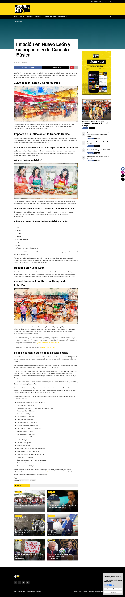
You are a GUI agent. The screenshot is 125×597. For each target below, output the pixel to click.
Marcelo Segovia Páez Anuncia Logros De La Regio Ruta (98, 157)
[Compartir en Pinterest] (72, 67)
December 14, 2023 (48, 347)
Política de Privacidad (109, 585)
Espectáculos (62, 17)
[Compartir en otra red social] (76, 67)
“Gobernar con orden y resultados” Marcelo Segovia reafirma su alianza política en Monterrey (98, 134)
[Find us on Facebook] (103, 1)
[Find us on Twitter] (108, 1)
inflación (32, 480)
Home (15, 21)
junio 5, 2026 (52, 510)
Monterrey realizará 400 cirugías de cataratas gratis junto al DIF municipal (93, 124)
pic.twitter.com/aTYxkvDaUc (48, 342)
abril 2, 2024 (17, 62)
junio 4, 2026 (19, 534)
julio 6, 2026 (19, 510)
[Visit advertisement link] (96, 73)
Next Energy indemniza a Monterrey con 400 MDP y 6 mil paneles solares (62, 506)
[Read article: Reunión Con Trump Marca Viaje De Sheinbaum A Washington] (62, 549)
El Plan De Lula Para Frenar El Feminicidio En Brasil (29, 555)
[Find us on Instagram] (105, 1)
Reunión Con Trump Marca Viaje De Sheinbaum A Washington (59, 555)
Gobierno (30, 17)
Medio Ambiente (50, 17)
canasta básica (24, 480)
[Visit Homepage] (22, 9)
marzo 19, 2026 (53, 534)
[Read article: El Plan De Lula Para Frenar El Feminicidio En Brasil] (29, 549)
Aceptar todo (113, 592)
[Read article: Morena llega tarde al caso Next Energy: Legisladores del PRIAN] (29, 525)
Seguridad (38, 17)
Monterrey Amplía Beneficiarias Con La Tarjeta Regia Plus (99, 142)
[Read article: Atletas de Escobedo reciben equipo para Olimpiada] (29, 501)
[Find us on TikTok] (110, 1)
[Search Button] (110, 17)
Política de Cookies (108, 584)
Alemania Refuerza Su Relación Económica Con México (61, 531)
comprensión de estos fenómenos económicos (37, 472)
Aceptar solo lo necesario (113, 589)
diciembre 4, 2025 (53, 558)
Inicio (16, 17)
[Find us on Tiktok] (28, 582)
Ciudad (22, 17)
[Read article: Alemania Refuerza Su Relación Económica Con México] (62, 525)
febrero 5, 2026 (20, 558)
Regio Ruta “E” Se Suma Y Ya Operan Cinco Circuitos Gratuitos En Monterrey (98, 150)
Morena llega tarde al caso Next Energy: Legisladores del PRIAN (27, 531)
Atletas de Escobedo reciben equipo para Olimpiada (27, 506)
